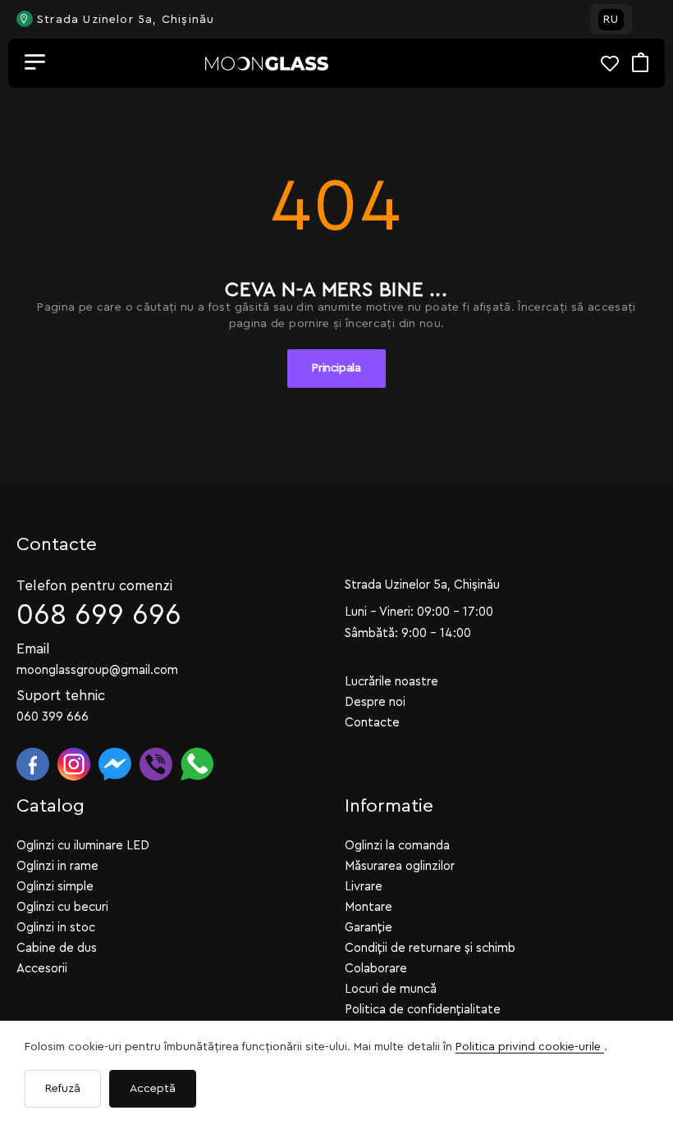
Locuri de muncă (391, 989)
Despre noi (375, 702)
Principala (336, 368)
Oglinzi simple (55, 887)
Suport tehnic (60, 696)
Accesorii (41, 968)
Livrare (363, 887)
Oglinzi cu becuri (62, 907)
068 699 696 (98, 615)
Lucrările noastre (391, 682)
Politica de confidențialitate (423, 1009)
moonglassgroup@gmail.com (97, 670)
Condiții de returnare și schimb (430, 948)
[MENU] (35, 63)
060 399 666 (52, 717)
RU (611, 19)
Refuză (62, 1088)
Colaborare (376, 968)
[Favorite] (616, 63)
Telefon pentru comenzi (94, 586)
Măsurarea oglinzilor (400, 866)
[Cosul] (640, 63)
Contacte (372, 723)
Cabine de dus (56, 948)
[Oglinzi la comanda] (266, 64)
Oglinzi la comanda (397, 846)
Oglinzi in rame (57, 866)
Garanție (368, 927)
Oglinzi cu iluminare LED (82, 846)
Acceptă (153, 1088)
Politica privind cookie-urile (530, 1047)
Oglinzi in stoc (55, 927)
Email (33, 649)
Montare (368, 907)
